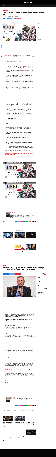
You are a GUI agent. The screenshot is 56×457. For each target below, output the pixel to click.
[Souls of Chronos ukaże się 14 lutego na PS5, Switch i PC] (19, 30)
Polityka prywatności (40, 296)
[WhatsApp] (1, 54)
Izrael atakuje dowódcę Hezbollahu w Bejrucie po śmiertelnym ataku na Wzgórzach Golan (7, 423)
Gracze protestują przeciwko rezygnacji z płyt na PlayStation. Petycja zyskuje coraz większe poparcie (20, 240)
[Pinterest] (1, 50)
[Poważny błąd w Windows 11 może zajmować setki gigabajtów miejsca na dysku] (8, 235)
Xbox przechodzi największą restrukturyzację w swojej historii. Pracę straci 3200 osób (30, 240)
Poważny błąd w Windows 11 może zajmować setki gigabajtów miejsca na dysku (8, 240)
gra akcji (7, 67)
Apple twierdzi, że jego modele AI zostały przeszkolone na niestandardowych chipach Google (30, 253)
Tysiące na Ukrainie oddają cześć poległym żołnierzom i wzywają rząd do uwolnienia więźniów (19, 437)
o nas (38, 35)
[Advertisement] (19, 49)
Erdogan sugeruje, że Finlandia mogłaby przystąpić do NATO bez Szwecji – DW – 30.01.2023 (11, 227)
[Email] (1, 56)
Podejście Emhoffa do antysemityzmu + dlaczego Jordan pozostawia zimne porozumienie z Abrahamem (27, 227)
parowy (27, 56)
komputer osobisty (23, 56)
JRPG (23, 66)
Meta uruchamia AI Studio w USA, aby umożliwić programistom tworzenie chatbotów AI (8, 252)
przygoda (24, 70)
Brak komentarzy (11, 16)
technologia (6, 10)
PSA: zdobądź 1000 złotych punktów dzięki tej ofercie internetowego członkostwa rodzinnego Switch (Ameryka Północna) (19, 253)
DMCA (39, 38)
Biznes (25, 5)
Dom (13, 5)
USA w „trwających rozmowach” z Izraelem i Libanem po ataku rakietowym (30, 437)
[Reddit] (1, 52)
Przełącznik (17, 56)
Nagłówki (17, 5)
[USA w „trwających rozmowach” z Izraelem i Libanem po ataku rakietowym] (31, 432)
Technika (33, 5)
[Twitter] (1, 48)
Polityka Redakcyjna (40, 39)
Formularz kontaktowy (41, 292)
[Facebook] (1, 46)
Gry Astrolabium (10, 55)
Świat (22, 5)
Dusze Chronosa (7, 56)
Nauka (29, 5)
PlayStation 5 (13, 56)
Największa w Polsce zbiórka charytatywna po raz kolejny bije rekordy (11, 411)
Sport (37, 5)
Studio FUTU (21, 55)
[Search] (52, 6)
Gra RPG (31, 55)
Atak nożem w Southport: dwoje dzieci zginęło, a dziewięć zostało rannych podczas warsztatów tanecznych (30, 424)
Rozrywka (41, 5)
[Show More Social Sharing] (22, 18)
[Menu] (3, 6)
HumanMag (26, 454)
